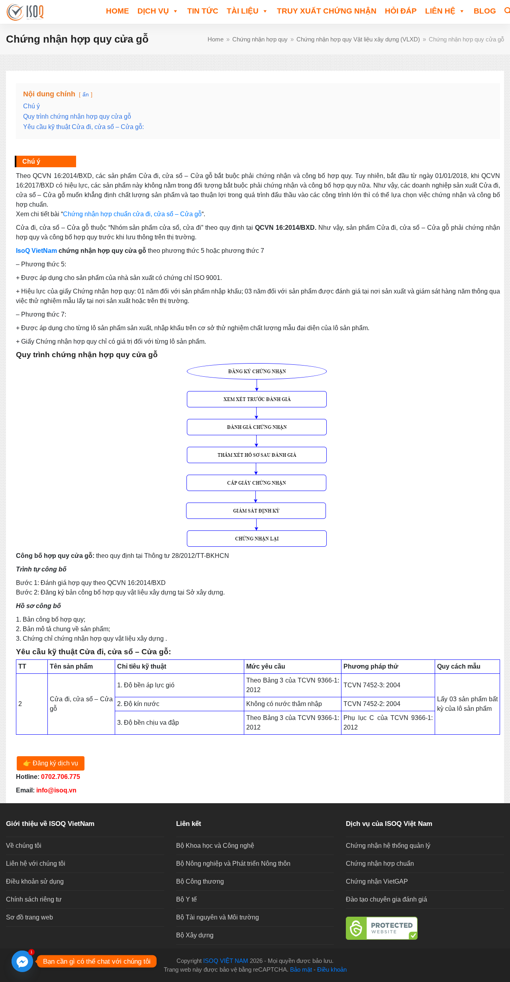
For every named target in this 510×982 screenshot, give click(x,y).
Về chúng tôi (23, 845)
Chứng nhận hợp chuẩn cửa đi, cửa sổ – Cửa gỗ (132, 214)
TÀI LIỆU (243, 11)
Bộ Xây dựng (195, 935)
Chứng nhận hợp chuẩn (380, 863)
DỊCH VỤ (153, 11)
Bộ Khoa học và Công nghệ (215, 845)
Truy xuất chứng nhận (327, 11)
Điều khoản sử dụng (35, 881)
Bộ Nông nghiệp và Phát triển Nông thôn (233, 863)
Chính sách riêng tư (34, 899)
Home (117, 11)
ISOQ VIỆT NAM (225, 961)
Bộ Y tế (186, 899)
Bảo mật (301, 969)
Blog (485, 11)
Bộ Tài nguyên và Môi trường (217, 917)
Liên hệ (440, 11)
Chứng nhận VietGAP (377, 881)
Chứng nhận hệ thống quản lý (388, 845)
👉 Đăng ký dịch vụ (50, 763)
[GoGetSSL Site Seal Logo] (425, 928)
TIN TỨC (202, 11)
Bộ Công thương (200, 881)
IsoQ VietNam (36, 250)
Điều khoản (332, 969)
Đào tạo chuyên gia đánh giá (386, 899)
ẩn (85, 94)
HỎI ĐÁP (401, 11)
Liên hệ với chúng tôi (35, 863)
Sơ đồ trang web (29, 917)
